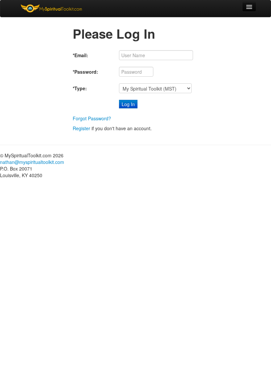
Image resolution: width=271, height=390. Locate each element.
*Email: (80, 55)
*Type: (80, 88)
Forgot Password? (92, 118)
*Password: (85, 71)
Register (81, 128)
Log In (128, 104)
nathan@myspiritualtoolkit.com (32, 162)
